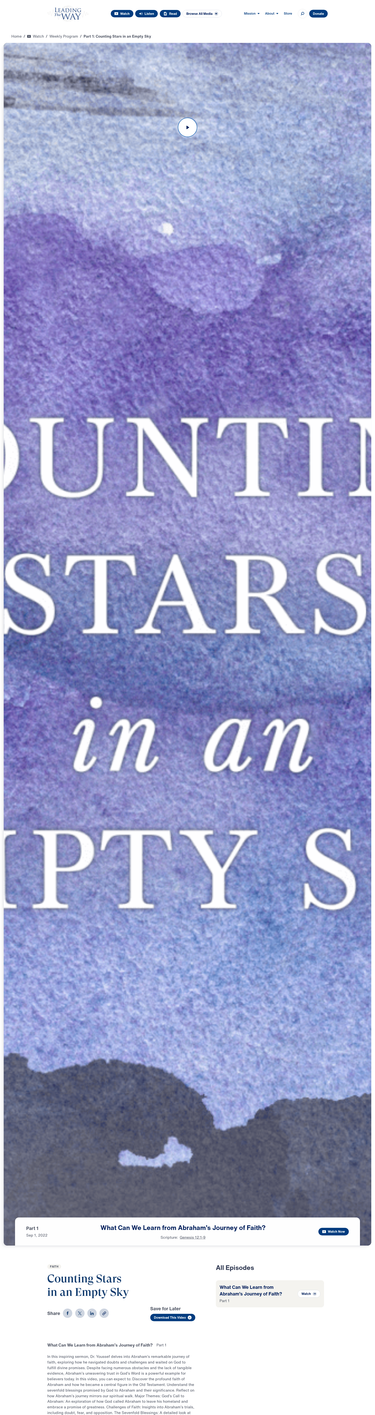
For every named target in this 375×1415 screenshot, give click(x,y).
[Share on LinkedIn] (92, 1313)
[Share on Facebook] (67, 1313)
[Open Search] (302, 13)
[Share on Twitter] (80, 1313)
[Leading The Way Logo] (67, 14)
